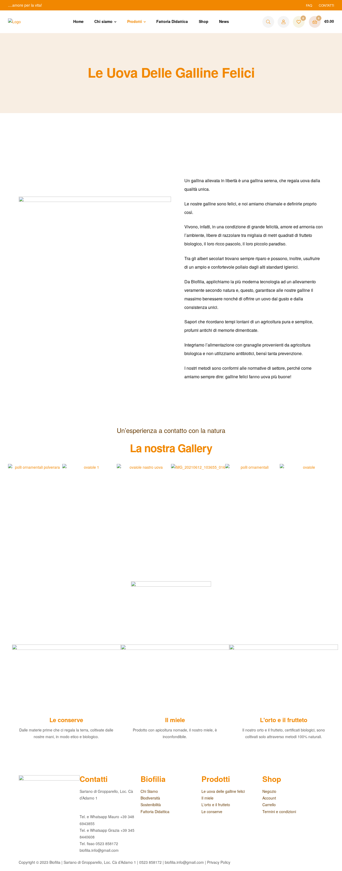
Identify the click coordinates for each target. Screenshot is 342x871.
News (224, 21)
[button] (13, 504)
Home (78, 21)
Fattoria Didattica (172, 21)
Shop (203, 21)
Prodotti (134, 21)
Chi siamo (103, 21)
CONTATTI (326, 5)
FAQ (309, 5)
